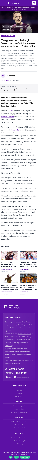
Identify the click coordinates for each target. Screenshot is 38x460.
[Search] (34, 3)
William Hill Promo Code (19, 422)
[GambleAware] (16, 369)
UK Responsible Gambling (19, 412)
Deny (16, 457)
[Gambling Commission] (9, 373)
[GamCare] (8, 377)
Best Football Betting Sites (19, 441)
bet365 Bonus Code (19, 425)
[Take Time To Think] (21, 377)
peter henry (11, 76)
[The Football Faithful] (13, 3)
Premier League (7, 116)
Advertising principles (18, 9)
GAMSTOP (8, 346)
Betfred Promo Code (19, 428)
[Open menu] (4, 3)
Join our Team (19, 396)
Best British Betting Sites (19, 438)
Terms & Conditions (19, 409)
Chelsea (11, 111)
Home (3, 86)
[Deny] (36, 455)
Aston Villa (15, 130)
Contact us (19, 393)
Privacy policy (25, 457)
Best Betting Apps (19, 444)
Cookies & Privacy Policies (19, 406)
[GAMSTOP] (21, 373)
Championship (8, 36)
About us (19, 390)
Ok (11, 457)
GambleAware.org (24, 334)
